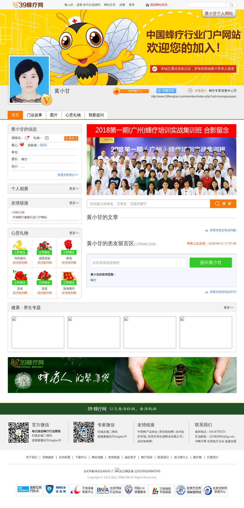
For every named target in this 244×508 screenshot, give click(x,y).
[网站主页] (30, 4)
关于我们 (31, 457)
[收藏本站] (166, 90)
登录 (132, 4)
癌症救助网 (166, 431)
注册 (122, 4)
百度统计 (212, 457)
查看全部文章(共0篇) (223, 230)
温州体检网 (144, 441)
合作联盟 (64, 457)
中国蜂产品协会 (147, 431)
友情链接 (114, 457)
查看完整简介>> (68, 175)
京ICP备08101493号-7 (99, 471)
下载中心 (81, 457)
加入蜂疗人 (181, 457)
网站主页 (110, 4)
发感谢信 (71, 138)
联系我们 (163, 457)
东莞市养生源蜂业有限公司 (165, 436)
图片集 (197, 457)
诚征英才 (130, 457)
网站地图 (97, 457)
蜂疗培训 (146, 457)
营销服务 (48, 457)
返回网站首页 (159, 4)
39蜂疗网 (19, 212)
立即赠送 (19, 252)
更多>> (74, 188)
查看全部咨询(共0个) (223, 292)
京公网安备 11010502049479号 (140, 471)
